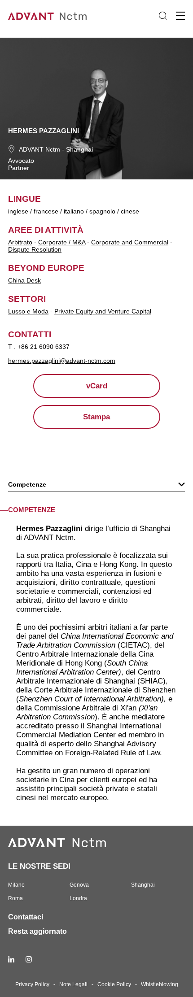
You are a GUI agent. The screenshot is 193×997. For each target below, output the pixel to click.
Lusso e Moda (28, 311)
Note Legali (73, 984)
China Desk (24, 280)
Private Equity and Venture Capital (102, 311)
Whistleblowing (159, 984)
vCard (96, 386)
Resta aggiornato (37, 931)
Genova (79, 885)
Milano (16, 885)
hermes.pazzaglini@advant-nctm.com (61, 360)
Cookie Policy (114, 984)
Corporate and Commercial (129, 242)
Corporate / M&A (61, 242)
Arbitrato (20, 242)
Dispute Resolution (34, 249)
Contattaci (25, 917)
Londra (78, 898)
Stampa (96, 417)
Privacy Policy (32, 984)
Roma (15, 898)
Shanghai (79, 149)
